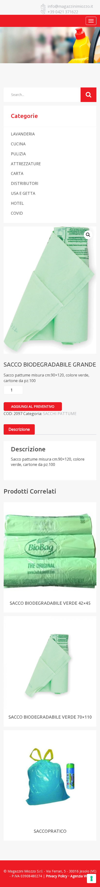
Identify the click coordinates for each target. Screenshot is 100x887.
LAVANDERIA (23, 134)
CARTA (17, 173)
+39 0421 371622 (63, 12)
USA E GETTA (23, 193)
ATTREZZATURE (26, 163)
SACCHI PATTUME (59, 413)
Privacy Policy (56, 876)
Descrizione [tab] (19, 429)
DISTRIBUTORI (24, 183)
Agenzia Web (80, 876)
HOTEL (17, 203)
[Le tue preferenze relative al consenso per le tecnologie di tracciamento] (91, 878)
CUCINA (18, 144)
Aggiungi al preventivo (32, 406)
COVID (17, 213)
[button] (88, 234)
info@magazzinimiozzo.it (70, 6)
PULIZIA (18, 154)
